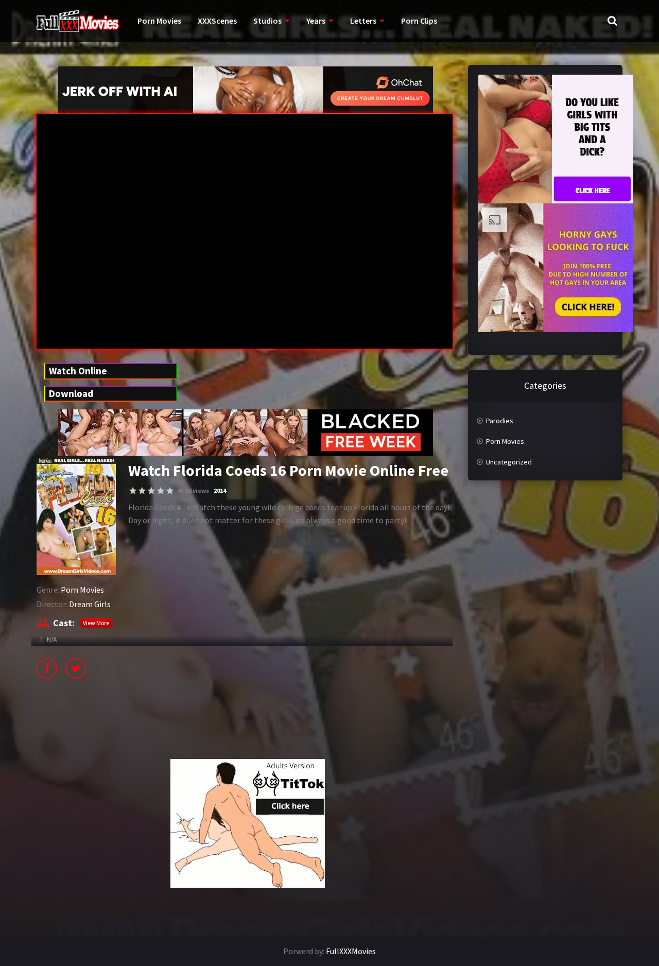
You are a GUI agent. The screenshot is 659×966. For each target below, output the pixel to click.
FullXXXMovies (351, 951)
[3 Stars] (151, 490)
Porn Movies (159, 20)
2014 (220, 490)
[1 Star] (132, 490)
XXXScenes (217, 20)
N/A (52, 639)
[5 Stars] (170, 490)
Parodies (499, 420)
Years (315, 20)
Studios (267, 20)
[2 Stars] (142, 490)
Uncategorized (509, 462)
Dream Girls (90, 604)
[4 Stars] (160, 490)
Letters (363, 20)
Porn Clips (419, 20)
